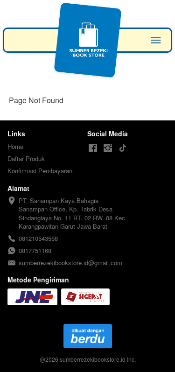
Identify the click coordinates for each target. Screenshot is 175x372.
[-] (92, 148)
